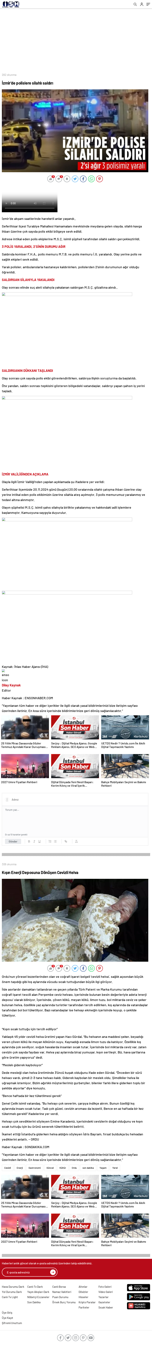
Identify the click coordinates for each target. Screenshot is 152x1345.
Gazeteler (104, 1302)
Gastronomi (35, 1167)
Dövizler (83, 1291)
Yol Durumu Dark (12, 1291)
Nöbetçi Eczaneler (38, 1297)
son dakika (88, 1167)
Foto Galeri (104, 1286)
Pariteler (84, 1307)
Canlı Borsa (59, 1286)
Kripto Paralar (87, 1302)
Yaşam (103, 1167)
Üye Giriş (7, 1312)
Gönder (13, 841)
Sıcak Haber (105, 1307)
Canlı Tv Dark (35, 1286)
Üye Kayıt (7, 1317)
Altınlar (83, 1286)
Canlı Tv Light (10, 1297)
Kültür (63, 1167)
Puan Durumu (60, 1297)
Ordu (74, 1167)
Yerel (115, 1167)
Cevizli (7, 1167)
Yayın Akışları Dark (38, 1291)
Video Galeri (105, 1291)
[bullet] (55, 841)
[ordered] (50, 841)
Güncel (50, 1167)
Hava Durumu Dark (13, 1286)
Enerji (20, 1167)
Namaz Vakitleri (61, 1291)
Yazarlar (103, 1297)
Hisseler (83, 1297)
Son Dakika (34, 1302)
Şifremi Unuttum (12, 1323)
